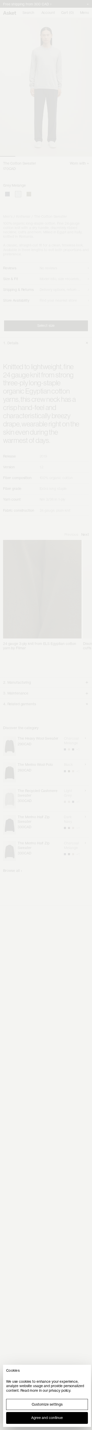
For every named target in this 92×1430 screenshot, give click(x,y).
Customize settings (47, 1404)
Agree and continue (47, 1418)
